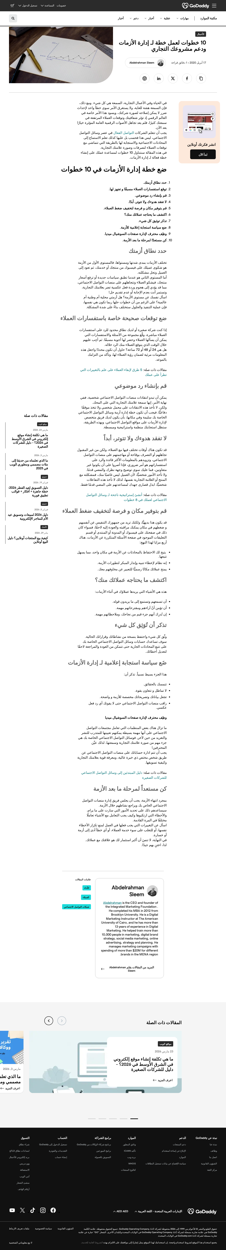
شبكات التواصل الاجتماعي (76, 907)
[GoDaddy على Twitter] (22, 1212)
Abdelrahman (112, 903)
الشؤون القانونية (209, 1163)
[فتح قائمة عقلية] (161, 18)
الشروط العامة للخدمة (92, 1242)
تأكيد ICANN (130, 1150)
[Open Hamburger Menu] (215, 5)
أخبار (151, 18)
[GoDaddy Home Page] (202, 1211)
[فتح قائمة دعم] (130, 18)
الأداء (86, 888)
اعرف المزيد (165, 1080)
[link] (187, 78)
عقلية (167, 18)
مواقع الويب (42, 424)
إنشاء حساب (61, 1157)
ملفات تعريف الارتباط (19, 1228)
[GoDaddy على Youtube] (12, 1212)
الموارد (182, 1157)
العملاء (86, 897)
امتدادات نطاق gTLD (19, 1150)
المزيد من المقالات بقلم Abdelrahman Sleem (131, 969)
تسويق (44, 477)
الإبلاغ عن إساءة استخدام (174, 1150)
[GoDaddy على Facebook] (53, 1212)
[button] (134, 1118)
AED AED (122, 1211)
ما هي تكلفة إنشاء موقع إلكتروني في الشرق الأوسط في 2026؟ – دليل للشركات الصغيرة (143, 1064)
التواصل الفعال (123, 133)
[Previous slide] (61, 1020)
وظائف (213, 1150)
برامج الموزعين (103, 1150)
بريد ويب (131, 1157)
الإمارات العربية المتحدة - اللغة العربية (160, 1211)
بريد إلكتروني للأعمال (19, 1157)
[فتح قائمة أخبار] (145, 18)
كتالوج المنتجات (128, 1170)
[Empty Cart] (12, 5)
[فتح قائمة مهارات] (177, 18)
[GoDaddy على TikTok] (32, 1212)
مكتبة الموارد (208, 18)
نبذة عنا (213, 1144)
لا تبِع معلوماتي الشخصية (20, 1242)
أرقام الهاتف (23, 1189)
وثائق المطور (129, 1144)
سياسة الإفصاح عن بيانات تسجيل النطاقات (165, 1163)
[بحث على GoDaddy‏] (13, 18)
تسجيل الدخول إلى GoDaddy (53, 1144)
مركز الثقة (212, 1170)
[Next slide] (48, 1020)
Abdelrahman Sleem (141, 62)
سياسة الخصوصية (43, 1228)
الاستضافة (24, 1170)
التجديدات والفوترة (58, 1150)
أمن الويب (24, 1176)
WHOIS (132, 1163)
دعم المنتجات (179, 1144)
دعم (135, 18)
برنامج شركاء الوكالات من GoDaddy (94, 1144)
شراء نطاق (24, 1144)
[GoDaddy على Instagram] (43, 1212)
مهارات (184, 18)
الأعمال (199, 34)
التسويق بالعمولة (103, 1157)
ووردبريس (24, 1163)
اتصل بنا (213, 1157)
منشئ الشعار (23, 1182)
